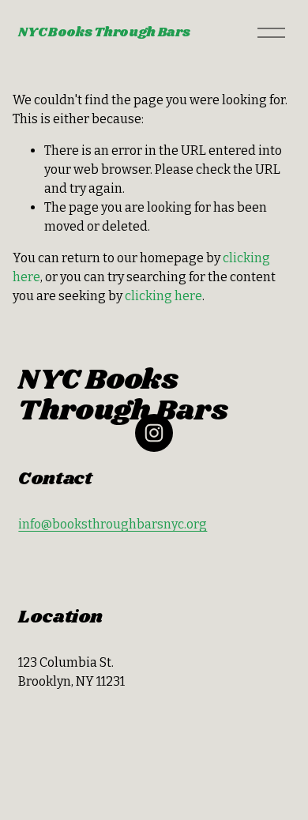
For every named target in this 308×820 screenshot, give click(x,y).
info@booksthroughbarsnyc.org (112, 524)
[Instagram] (154, 433)
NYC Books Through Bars (104, 33)
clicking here (163, 295)
